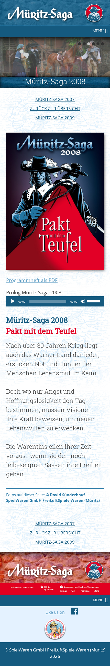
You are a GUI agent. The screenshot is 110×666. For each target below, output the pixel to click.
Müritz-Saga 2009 (55, 118)
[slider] (94, 300)
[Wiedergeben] (12, 301)
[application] (55, 301)
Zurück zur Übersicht (55, 108)
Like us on (55, 612)
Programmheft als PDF (32, 280)
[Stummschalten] (82, 301)
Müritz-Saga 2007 (55, 99)
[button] (98, 31)
